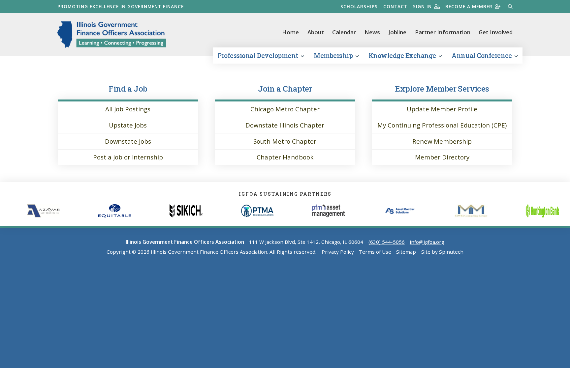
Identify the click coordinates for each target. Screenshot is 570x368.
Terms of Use (375, 251)
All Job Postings (127, 109)
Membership (334, 55)
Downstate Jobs (128, 141)
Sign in (422, 6)
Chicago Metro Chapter (285, 109)
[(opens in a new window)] (58, 210)
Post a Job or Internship (128, 157)
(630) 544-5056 (386, 242)
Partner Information (442, 32)
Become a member (468, 6)
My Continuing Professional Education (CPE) (442, 125)
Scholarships (359, 6)
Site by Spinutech (442, 251)
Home (290, 32)
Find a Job (128, 88)
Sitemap (406, 251)
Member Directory (442, 157)
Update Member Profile (442, 109)
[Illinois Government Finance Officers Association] (111, 34)
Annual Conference (482, 55)
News (372, 32)
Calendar (344, 32)
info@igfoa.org (427, 242)
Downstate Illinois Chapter (284, 125)
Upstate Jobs (128, 125)
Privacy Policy (338, 251)
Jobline (397, 32)
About (315, 32)
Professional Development (258, 55)
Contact (395, 6)
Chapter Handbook (285, 157)
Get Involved (496, 32)
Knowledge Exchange (403, 55)
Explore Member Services (442, 88)
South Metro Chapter (284, 141)
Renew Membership (442, 141)
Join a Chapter (285, 88)
